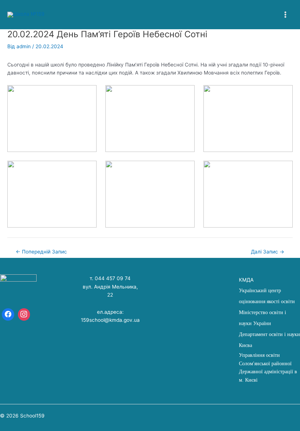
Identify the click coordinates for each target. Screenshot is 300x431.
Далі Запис (267, 252)
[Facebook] (8, 314)
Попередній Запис (41, 252)
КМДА (246, 280)
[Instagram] (24, 314)
